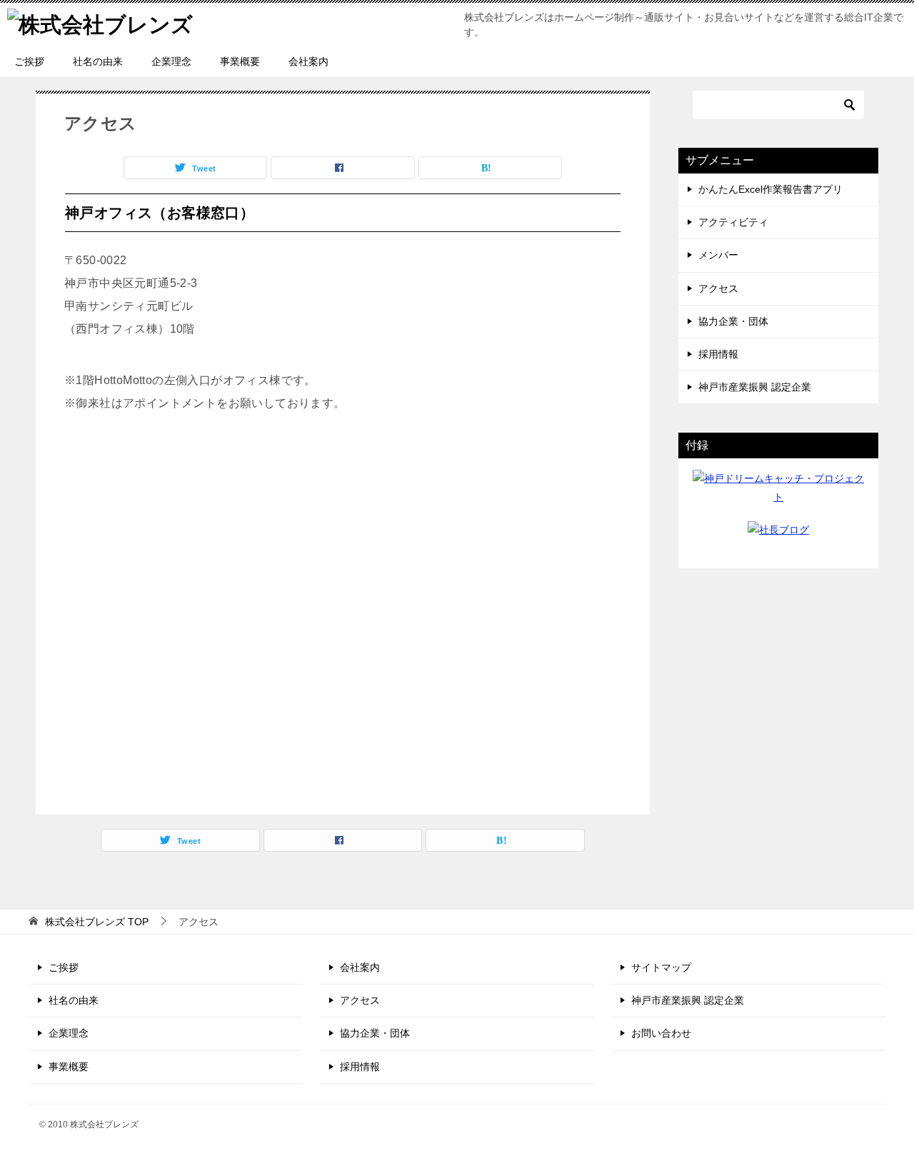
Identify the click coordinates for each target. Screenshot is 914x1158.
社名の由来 (98, 61)
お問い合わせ (661, 1033)
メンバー (718, 255)
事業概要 (240, 61)
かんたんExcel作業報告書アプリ (770, 189)
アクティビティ (733, 222)
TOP (97, 921)
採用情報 (718, 354)
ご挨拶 (29, 61)
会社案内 (308, 61)
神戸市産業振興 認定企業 (754, 387)
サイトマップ (661, 967)
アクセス (718, 288)
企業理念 (171, 61)
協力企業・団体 (733, 321)
